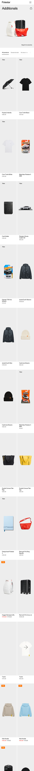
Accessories (24, 52)
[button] (31, 8)
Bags (31, 52)
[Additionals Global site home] (6, 2)
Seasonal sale (15, 52)
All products (5, 52)
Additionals (9, 8)
